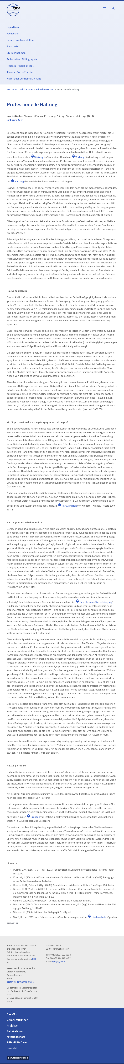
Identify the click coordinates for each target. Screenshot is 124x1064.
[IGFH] (13, 9)
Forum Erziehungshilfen (20, 40)
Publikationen (26, 89)
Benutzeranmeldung (18, 1057)
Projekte (12, 1026)
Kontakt (12, 1048)
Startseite (12, 89)
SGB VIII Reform (17, 1043)
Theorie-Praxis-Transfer (20, 72)
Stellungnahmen (16, 53)
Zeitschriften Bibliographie (22, 59)
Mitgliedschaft (16, 1037)
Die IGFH (12, 1014)
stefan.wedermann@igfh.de (20, 982)
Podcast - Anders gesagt (20, 66)
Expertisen (13, 27)
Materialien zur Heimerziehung (24, 78)
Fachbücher (13, 33)
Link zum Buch (15, 120)
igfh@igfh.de (58, 961)
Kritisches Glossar (45, 89)
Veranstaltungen (17, 1020)
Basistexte (13, 46)
